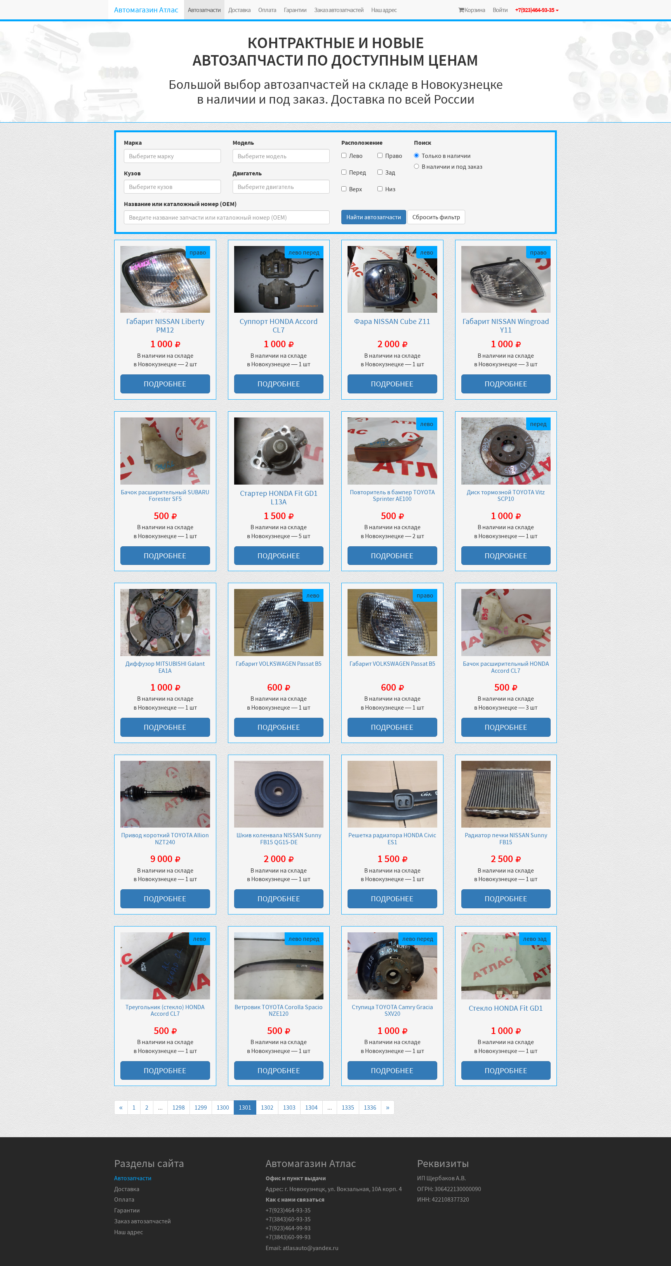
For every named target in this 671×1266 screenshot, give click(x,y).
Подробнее (165, 383)
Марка (133, 142)
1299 (201, 1107)
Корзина (474, 10)
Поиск (422, 142)
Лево (356, 155)
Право (393, 155)
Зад (390, 172)
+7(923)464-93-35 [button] (535, 10)
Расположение (361, 142)
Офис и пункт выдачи (296, 1178)
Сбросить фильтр (436, 217)
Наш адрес (383, 10)
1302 (267, 1107)
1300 (223, 1107)
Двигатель (247, 173)
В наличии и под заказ (452, 166)
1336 (370, 1107)
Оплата (267, 10)
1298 (178, 1107)
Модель (243, 142)
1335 (348, 1107)
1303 (289, 1107)
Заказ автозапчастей (338, 10)
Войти (500, 10)
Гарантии (295, 10)
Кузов (132, 173)
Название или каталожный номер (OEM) (180, 204)
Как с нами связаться (295, 1199)
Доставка (239, 10)
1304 (311, 1107)
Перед (357, 172)
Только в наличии (446, 155)
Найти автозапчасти (373, 217)
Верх (355, 189)
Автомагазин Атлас (146, 9)
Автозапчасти (204, 10)
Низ (390, 189)
